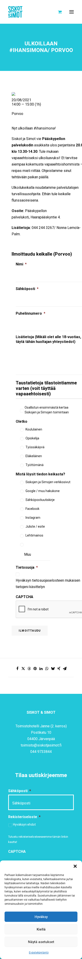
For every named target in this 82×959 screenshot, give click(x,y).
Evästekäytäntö (39, 952)
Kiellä (41, 929)
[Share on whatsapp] (47, 668)
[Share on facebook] (17, 668)
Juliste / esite (35, 526)
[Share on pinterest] (35, 668)
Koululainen (34, 429)
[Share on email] (64, 668)
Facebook (32, 509)
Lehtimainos (34, 535)
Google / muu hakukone (43, 491)
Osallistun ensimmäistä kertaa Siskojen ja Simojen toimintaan (47, 410)
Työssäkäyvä (35, 447)
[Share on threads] (29, 668)
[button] (75, 866)
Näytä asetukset (41, 942)
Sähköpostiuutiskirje (40, 500)
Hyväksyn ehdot (24, 824)
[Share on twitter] (23, 668)
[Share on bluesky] (53, 668)
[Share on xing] (59, 668)
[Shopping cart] (58, 12)
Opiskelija (32, 438)
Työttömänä (35, 465)
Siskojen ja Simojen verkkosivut (48, 482)
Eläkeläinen (34, 456)
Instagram (33, 517)
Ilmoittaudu (30, 631)
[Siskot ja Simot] (15, 12)
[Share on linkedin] (41, 668)
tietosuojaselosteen (48, 580)
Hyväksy (41, 917)
